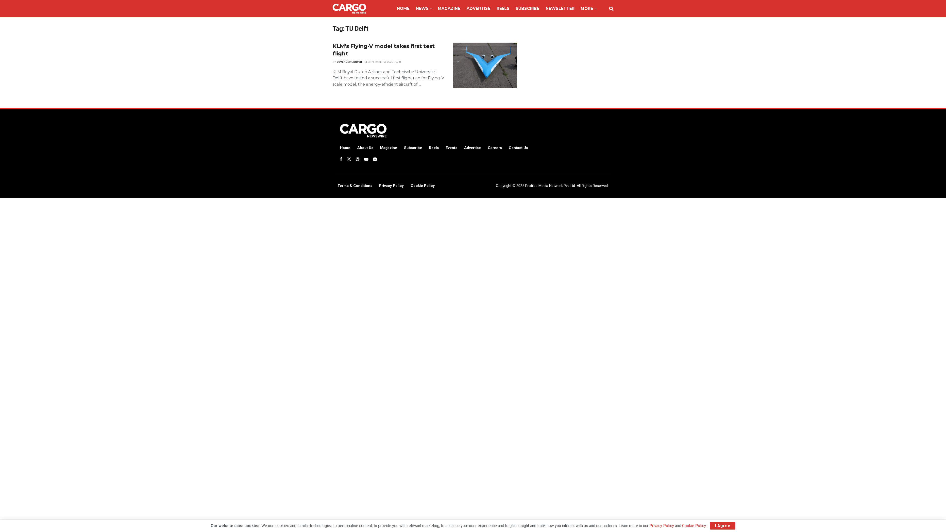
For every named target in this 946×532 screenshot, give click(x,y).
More (587, 8)
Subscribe (527, 8)
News (422, 8)
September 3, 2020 (380, 62)
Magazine (449, 8)
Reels (503, 8)
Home (403, 8)
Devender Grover (349, 62)
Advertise (478, 8)
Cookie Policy (694, 525)
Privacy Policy (661, 525)
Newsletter (560, 8)
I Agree (722, 525)
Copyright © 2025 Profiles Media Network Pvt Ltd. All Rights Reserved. (552, 185)
